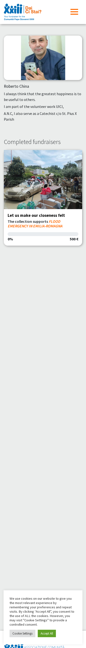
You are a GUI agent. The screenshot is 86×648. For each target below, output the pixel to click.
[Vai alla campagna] (43, 179)
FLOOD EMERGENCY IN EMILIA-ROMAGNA (35, 223)
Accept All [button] (47, 633)
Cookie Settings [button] (22, 633)
